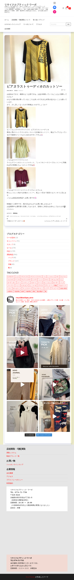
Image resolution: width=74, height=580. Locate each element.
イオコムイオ (54, 279)
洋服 (9, 264)
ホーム (7, 20)
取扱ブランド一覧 (12, 456)
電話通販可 (40, 291)
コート (19, 282)
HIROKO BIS (24, 276)
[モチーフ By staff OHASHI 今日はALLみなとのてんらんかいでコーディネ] (54, 384)
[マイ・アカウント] (63, 8)
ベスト (9, 288)
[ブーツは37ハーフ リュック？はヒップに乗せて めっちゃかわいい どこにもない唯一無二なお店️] (54, 416)
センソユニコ (47, 282)
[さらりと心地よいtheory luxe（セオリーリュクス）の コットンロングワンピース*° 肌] (54, 352)
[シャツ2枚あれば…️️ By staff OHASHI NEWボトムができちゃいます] (54, 320)
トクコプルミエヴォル (42, 216)
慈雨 (22, 291)
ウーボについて (28, 24)
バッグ (10, 257)
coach (17, 276)
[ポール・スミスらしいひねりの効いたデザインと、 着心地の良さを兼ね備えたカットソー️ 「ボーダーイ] (22, 320)
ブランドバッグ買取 (51, 285)
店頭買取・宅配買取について (21, 20)
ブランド (11, 261)
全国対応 (10, 291)
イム (61, 279)
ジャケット (26, 282)
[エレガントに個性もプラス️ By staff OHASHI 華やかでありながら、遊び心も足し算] (22, 352)
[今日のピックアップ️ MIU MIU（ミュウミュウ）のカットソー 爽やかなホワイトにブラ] (22, 416)
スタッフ (10, 244)
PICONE (17, 279)
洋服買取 (28, 291)
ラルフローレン (38, 288)
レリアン (47, 288)
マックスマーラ (27, 288)
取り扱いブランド (39, 20)
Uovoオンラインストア (13, 24)
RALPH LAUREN (26, 279)
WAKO (47, 279)
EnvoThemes (30, 577)
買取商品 (15, 213)
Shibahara (20, 90)
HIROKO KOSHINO (36, 276)
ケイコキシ (33, 216)
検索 (68, 24)
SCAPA (34, 279)
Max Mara (63, 276)
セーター (56, 282)
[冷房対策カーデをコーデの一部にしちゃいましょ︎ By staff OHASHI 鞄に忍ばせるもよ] (22, 384)
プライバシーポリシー (14, 480)
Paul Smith (10, 279)
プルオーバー (63, 285)
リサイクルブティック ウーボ (21, 4)
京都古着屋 (63, 288)
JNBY (57, 276)
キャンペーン (12, 241)
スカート (33, 282)
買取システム (11, 453)
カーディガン (11, 282)
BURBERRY (10, 276)
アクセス (39, 24)
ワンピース (55, 288)
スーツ (40, 282)
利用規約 (9, 483)
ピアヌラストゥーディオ (55, 216)
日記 (8, 251)
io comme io (50, 276)
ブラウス (40, 285)
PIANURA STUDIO (25, 216)
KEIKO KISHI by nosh (15, 216)
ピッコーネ (33, 285)
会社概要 (7, 29)
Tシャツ (40, 279)
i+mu (44, 276)
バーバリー (10, 285)
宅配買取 (17, 291)
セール (9, 248)
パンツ (18, 285)
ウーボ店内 (11, 238)
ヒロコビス (24, 285)
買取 (33, 291)
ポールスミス (17, 288)
